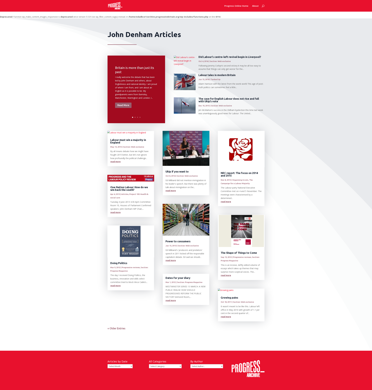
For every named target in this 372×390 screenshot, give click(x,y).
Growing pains (229, 297)
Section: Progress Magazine (189, 282)
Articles (124, 194)
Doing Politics (118, 263)
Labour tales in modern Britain (217, 75)
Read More (123, 105)
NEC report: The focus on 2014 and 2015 (239, 174)
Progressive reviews (131, 267)
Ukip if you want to (177, 171)
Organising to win (240, 180)
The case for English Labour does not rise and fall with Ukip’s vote (228, 100)
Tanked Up (215, 79)
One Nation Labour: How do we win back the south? (129, 188)
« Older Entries (116, 328)
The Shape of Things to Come (239, 252)
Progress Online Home (236, 6)
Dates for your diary (178, 277)
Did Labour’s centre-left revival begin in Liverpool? (229, 56)
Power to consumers (178, 241)
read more (115, 161)
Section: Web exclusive (220, 61)
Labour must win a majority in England (128, 141)
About (255, 6)
